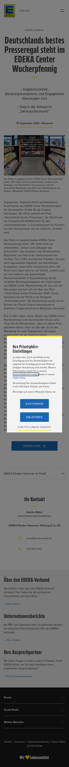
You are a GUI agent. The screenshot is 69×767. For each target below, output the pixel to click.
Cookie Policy (19, 377)
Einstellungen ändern (34, 427)
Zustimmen (34, 404)
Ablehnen (34, 417)
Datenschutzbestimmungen (26, 374)
